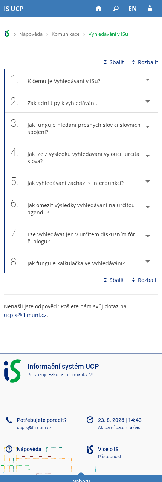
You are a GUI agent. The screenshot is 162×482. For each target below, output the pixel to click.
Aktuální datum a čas (119, 427)
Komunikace (65, 34)
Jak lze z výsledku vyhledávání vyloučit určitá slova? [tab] (75, 155)
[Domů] (98, 9)
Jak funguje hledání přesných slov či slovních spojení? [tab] (76, 126)
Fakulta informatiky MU (72, 374)
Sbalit (117, 62)
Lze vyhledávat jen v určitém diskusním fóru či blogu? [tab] (75, 235)
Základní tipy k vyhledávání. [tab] (54, 101)
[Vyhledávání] (115, 9)
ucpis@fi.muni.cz (25, 315)
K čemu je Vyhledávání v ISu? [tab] (55, 79)
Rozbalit (148, 62)
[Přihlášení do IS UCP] (149, 9)
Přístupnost (109, 456)
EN (132, 8)
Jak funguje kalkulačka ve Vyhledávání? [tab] (68, 262)
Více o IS (108, 449)
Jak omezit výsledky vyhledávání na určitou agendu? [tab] (73, 206)
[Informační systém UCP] (7, 33)
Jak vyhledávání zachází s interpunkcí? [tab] (67, 181)
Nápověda (31, 34)
